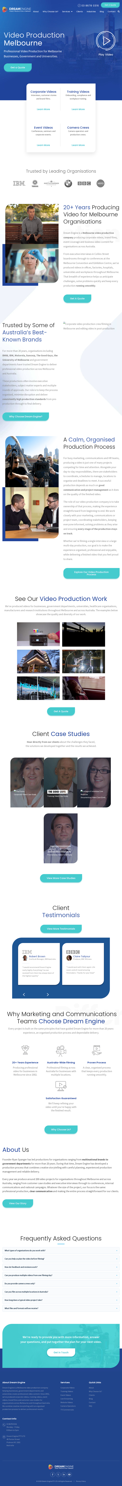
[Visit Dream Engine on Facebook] (52, 1474)
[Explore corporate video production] (43, 109)
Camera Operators (68, 1406)
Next (48, 994)
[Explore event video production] (43, 145)
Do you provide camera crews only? (20, 1283)
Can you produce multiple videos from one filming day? (28, 1275)
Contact (92, 1402)
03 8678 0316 (90, 5)
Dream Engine (16, 9)
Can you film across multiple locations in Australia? (26, 1291)
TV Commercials (67, 1409)
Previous (24, 994)
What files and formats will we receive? (21, 1308)
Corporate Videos (68, 1388)
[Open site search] (119, 11)
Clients (92, 1395)
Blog (91, 1399)
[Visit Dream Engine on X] (58, 1474)
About (91, 1388)
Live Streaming (67, 1399)
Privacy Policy (81, 1481)
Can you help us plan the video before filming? (24, 1258)
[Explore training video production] (78, 109)
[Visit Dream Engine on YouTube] (69, 1474)
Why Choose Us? (95, 1391)
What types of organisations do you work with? (25, 1250)
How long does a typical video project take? (24, 1300)
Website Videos (67, 1402)
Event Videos (66, 1395)
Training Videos (67, 1391)
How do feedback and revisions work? (21, 1267)
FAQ (90, 1406)
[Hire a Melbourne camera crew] (78, 145)
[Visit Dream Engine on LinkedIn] (63, 1474)
